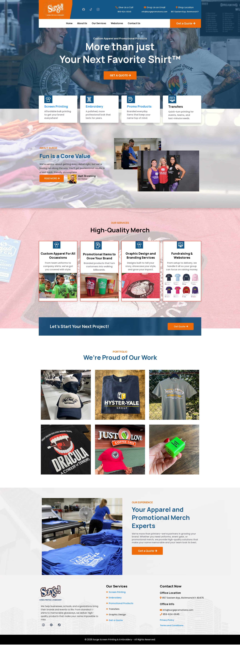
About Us (82, 23)
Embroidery (94, 106)
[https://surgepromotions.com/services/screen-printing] (48, 99)
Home (69, 23)
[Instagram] (98, 9)
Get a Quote (116, 620)
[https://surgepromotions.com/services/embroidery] (89, 99)
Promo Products (139, 106)
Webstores (117, 23)
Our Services (99, 23)
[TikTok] (90, 9)
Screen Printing (56, 106)
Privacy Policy (167, 620)
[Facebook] (83, 9)
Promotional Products (121, 603)
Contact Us (134, 23)
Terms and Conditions (171, 625)
